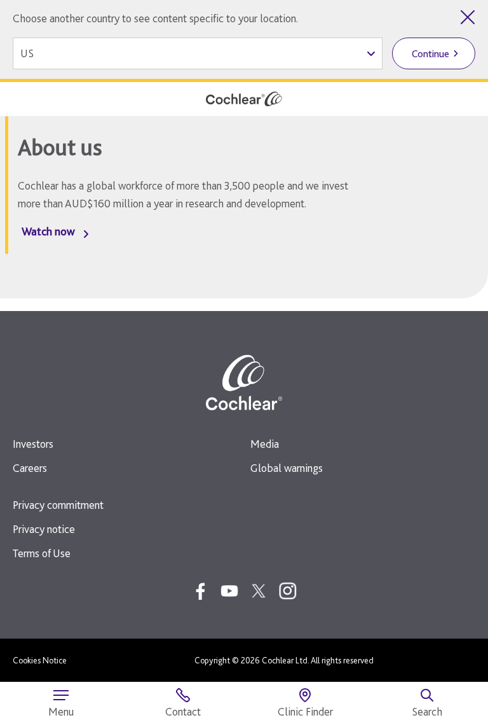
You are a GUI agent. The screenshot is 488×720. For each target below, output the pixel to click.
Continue (430, 54)
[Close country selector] (467, 17)
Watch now (48, 231)
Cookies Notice (40, 660)
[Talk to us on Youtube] (229, 590)
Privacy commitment (58, 504)
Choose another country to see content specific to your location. (155, 18)
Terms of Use (42, 553)
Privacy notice (44, 529)
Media (264, 443)
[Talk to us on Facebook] (200, 590)
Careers (30, 467)
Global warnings (286, 467)
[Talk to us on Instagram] (287, 590)
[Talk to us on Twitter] (258, 590)
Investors (33, 443)
